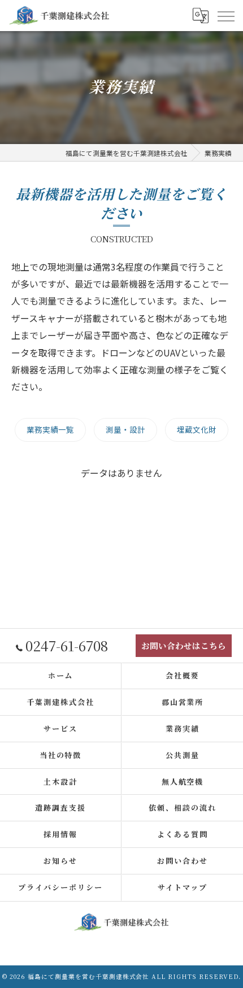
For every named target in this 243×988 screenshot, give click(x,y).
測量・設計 (125, 429)
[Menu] (225, 15)
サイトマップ (182, 887)
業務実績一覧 (50, 429)
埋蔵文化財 (196, 429)
